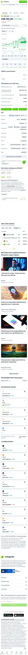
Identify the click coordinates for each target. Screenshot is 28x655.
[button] (18, 119)
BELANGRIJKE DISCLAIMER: (7, 619)
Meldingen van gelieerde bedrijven (8, 225)
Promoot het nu (22, 436)
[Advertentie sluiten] (24, 400)
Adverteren (4, 163)
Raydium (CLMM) (11, 186)
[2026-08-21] (25, 56)
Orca (9, 191)
